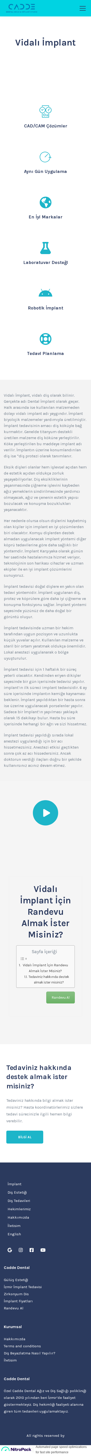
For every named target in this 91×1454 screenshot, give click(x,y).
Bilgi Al (24, 1137)
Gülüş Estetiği (16, 1280)
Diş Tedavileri (19, 1200)
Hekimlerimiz (19, 1209)
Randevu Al (61, 997)
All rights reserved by (45, 1435)
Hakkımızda (18, 1217)
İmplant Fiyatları (18, 1301)
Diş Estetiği (17, 1192)
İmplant (14, 1184)
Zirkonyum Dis (16, 1294)
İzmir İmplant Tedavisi (23, 1287)
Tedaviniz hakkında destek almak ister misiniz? (49, 979)
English (14, 1234)
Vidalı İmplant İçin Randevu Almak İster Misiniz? (45, 968)
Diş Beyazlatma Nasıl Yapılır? (29, 1353)
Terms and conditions (22, 1346)
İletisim (14, 1225)
